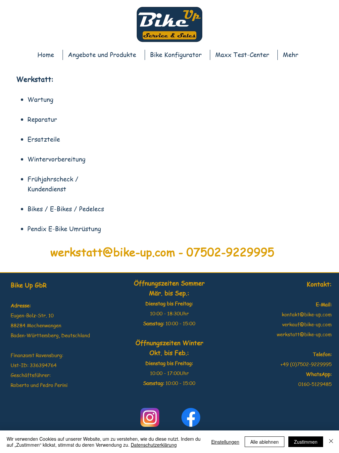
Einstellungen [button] (225, 441)
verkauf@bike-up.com (307, 324)
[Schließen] (331, 442)
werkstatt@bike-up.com (112, 251)
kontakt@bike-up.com (307, 314)
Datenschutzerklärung (154, 444)
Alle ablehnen (264, 441)
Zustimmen (305, 441)
